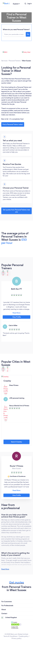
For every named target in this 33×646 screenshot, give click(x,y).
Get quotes (16, 582)
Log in (29, 3)
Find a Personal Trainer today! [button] (12, 124)
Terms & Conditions (10, 636)
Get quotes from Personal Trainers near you (16, 211)
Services (4, 61)
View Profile (16, 317)
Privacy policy (16, 638)
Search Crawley (16, 442)
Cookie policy (23, 636)
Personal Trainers (15, 61)
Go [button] (28, 34)
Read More (5, 569)
